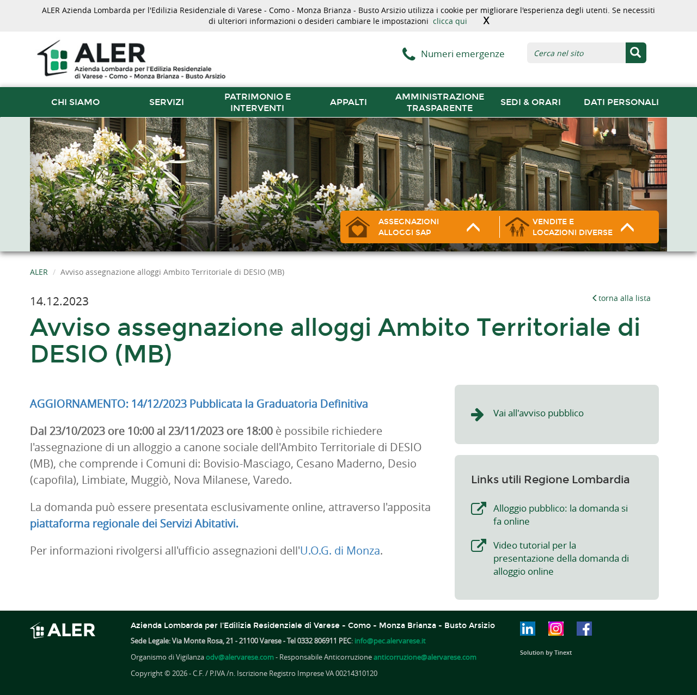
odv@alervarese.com (240, 657)
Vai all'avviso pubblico (538, 413)
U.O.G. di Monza (340, 550)
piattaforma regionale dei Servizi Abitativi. (134, 523)
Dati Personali (621, 102)
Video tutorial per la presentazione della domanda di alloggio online (561, 558)
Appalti (348, 102)
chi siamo (75, 102)
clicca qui (450, 21)
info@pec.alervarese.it (390, 640)
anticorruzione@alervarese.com (425, 657)
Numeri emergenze (463, 53)
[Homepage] (131, 58)
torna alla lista (624, 298)
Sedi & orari (530, 102)
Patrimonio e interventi (257, 102)
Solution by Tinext (546, 652)
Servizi (166, 102)
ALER (39, 272)
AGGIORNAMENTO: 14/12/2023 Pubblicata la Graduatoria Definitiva (199, 403)
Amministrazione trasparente (439, 102)
